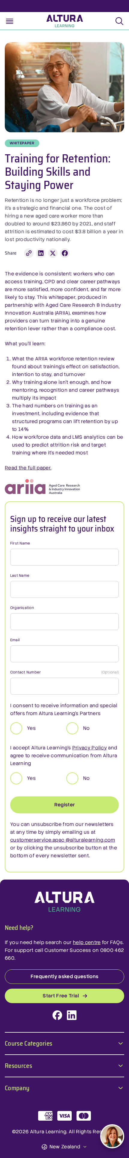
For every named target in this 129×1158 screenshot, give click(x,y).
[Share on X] (52, 253)
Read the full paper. (28, 468)
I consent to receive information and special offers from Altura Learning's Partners (63, 709)
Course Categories (28, 1042)
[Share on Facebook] (64, 253)
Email (15, 640)
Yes (31, 728)
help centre (87, 942)
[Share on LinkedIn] (41, 253)
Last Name (19, 575)
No (86, 728)
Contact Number (64, 672)
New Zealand (65, 1147)
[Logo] (64, 902)
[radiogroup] (64, 728)
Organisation (22, 607)
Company (17, 1087)
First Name (20, 543)
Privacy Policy (89, 748)
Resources (18, 1065)
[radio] (16, 728)
